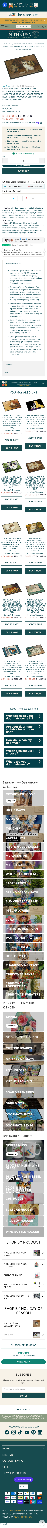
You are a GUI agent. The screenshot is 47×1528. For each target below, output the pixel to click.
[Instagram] (13, 1432)
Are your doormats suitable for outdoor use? (20, 729)
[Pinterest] (33, 1432)
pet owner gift (12, 232)
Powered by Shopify (23, 1517)
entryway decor (12, 228)
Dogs (12, 213)
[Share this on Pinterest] (26, 198)
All (26, 208)
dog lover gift (29, 225)
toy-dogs (22, 232)
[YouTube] (27, 1432)
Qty (3, 156)
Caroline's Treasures (10, 105)
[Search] (38, 26)
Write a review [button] (23, 1362)
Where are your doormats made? (18, 763)
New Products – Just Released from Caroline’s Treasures (22, 218)
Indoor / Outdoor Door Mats (12, 215)
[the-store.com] (23, 26)
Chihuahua (6, 210)
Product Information (12, 264)
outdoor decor (29, 230)
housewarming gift (9, 230)
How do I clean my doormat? (19, 741)
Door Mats (10, 220)
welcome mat (31, 232)
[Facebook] (7, 1432)
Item (6, 372)
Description (9, 365)
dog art (12, 225)
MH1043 (20, 230)
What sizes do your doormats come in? (19, 717)
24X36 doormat (16, 223)
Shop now (11, 801)
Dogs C (31, 213)
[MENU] (1, 26)
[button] (4, 4)
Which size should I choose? (20, 752)
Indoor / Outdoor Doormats (34, 215)
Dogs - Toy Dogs (21, 213)
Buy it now (23, 171)
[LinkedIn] (40, 1432)
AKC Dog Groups (17, 208)
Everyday (22, 228)
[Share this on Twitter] (13, 198)
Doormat (38, 213)
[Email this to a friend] (32, 198)
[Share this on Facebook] (20, 198)
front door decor (33, 228)
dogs (37, 225)
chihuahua (26, 223)
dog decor (20, 225)
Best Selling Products (35, 208)
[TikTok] (20, 1432)
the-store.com (16, 1510)
